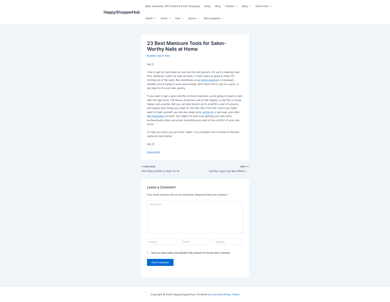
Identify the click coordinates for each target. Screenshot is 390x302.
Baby (245, 6)
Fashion (229, 6)
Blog (217, 6)
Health (149, 18)
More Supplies (212, 18)
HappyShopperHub (122, 12)
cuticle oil (207, 112)
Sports (192, 18)
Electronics (262, 6)
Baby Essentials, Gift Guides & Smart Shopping (172, 6)
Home (164, 18)
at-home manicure (208, 79)
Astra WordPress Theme (225, 294)
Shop (207, 6)
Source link (153, 152)
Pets (177, 18)
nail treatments (155, 116)
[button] (235, 6)
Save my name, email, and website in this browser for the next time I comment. (190, 252)
